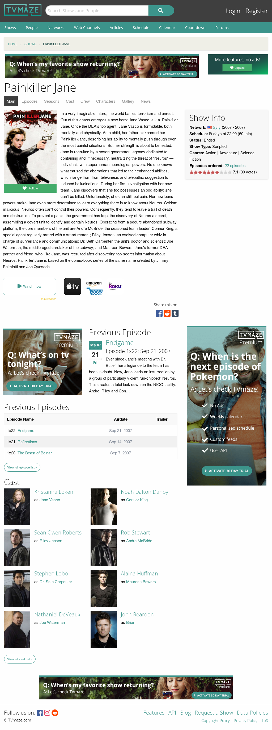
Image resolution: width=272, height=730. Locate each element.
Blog (185, 713)
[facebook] (159, 314)
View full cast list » (19, 659)
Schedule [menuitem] (141, 27)
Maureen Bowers (141, 581)
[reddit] (167, 314)
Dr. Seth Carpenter (56, 581)
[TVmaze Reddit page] (55, 713)
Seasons (52, 101)
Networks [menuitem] (56, 27)
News (146, 101)
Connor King (137, 499)
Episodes (30, 101)
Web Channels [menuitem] (87, 27)
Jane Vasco (50, 499)
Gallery (128, 101)
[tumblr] (175, 314)
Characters (106, 101)
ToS (264, 721)
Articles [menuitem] (116, 27)
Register (256, 11)
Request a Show (214, 713)
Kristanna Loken (53, 492)
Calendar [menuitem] (167, 27)
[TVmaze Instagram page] (47, 713)
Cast (70, 101)
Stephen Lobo (51, 573)
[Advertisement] (102, 66)
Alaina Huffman (139, 573)
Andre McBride (139, 540)
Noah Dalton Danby (144, 492)
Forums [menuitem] (222, 27)
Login (233, 11)
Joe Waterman (52, 622)
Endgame (120, 343)
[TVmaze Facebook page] (40, 713)
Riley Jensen (51, 540)
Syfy (217, 127)
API (172, 713)
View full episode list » (22, 467)
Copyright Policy (215, 721)
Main (11, 101)
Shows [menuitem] (10, 27)
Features (153, 713)
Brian (130, 622)
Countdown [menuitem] (195, 27)
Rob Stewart (135, 532)
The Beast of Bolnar (35, 452)
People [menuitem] (32, 27)
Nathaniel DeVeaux (57, 614)
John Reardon (137, 614)
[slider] (210, 172)
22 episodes (235, 165)
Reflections (27, 441)
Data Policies (252, 713)
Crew (85, 101)
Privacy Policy (245, 721)
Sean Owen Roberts (58, 532)
